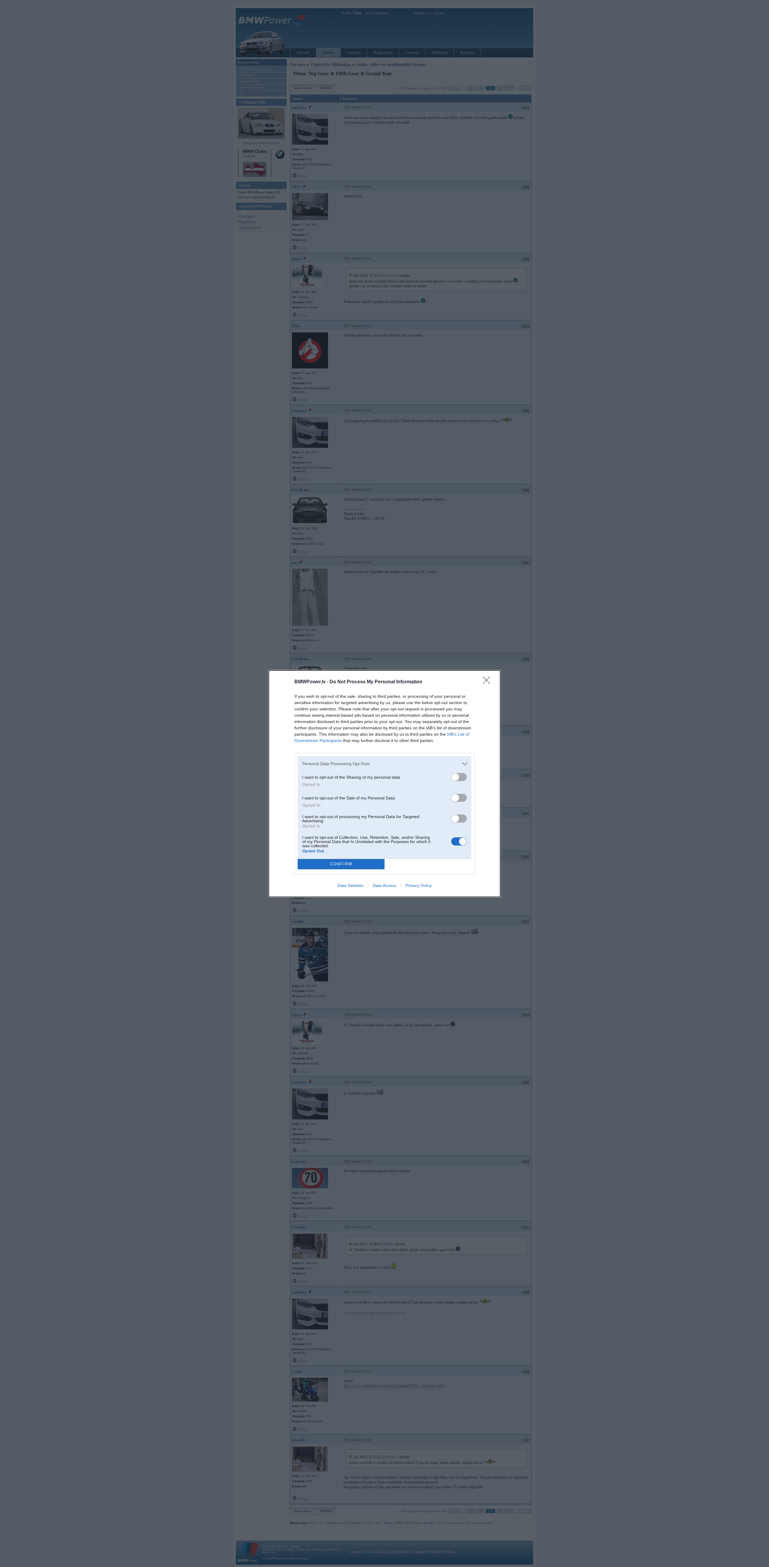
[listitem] (384, 764)
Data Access (384, 885)
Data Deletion (350, 885)
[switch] (459, 777)
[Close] (488, 682)
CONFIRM (341, 864)
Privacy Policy (419, 885)
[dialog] (384, 783)
